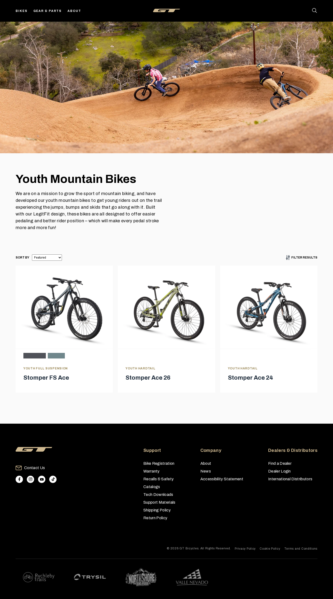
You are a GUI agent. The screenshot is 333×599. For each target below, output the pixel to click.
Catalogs (151, 487)
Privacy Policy (245, 548)
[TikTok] (53, 479)
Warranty (151, 471)
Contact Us (34, 468)
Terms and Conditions (300, 548)
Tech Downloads (158, 494)
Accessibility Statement (221, 479)
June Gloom (56, 355)
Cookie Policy (270, 548)
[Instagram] (30, 479)
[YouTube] (41, 479)
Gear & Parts (47, 11)
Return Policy (155, 518)
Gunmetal (34, 355)
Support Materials (159, 502)
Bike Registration (158, 463)
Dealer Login (279, 471)
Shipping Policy (157, 510)
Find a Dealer (280, 463)
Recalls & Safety (158, 479)
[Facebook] (19, 479)
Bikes (22, 11)
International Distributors (290, 479)
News (205, 471)
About (74, 11)
